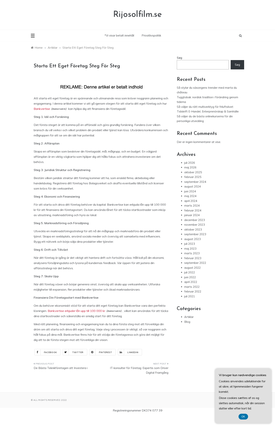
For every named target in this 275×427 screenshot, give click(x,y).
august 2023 (192, 239)
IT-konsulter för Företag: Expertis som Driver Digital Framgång (139, 370)
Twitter (78, 352)
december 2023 (194, 220)
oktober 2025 (193, 172)
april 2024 (190, 201)
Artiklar (189, 317)
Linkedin (132, 352)
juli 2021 (189, 296)
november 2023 (194, 224)
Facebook (50, 352)
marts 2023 (192, 253)
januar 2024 (192, 215)
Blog (187, 322)
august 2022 (192, 267)
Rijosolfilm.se (137, 14)
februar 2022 (192, 291)
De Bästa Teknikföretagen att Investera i (61, 368)
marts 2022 (192, 287)
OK (243, 416)
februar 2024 (192, 210)
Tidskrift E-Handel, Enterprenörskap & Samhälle (208, 111)
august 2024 (192, 186)
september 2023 (195, 234)
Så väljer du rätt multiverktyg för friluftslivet (205, 107)
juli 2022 (189, 272)
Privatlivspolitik (151, 35)
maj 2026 (190, 167)
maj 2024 (190, 196)
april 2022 (190, 282)
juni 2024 (190, 191)
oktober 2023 (193, 229)
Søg (179, 58)
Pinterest (105, 352)
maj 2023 (190, 248)
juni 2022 (190, 277)
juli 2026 (189, 162)
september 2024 (195, 182)
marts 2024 (192, 205)
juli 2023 (189, 243)
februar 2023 (192, 258)
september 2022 (195, 263)
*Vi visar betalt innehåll (119, 35)
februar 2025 (192, 177)
